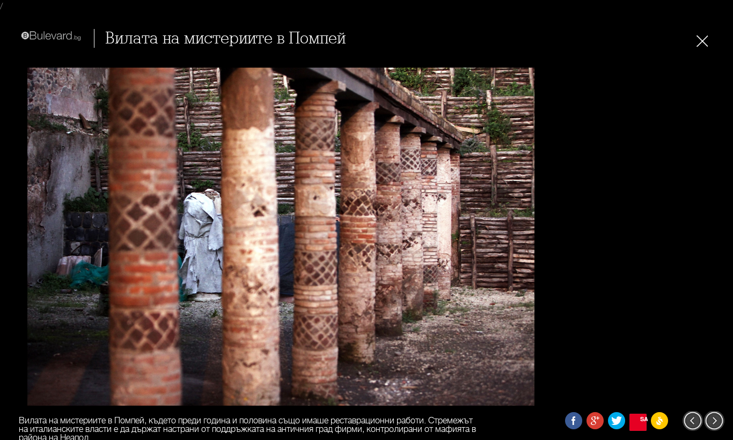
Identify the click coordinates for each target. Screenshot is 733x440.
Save (643, 419)
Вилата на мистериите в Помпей (225, 38)
